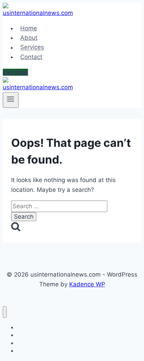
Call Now (15, 72)
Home (28, 28)
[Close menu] (5, 312)
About (28, 37)
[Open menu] (11, 99)
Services (32, 47)
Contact (31, 56)
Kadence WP (87, 284)
